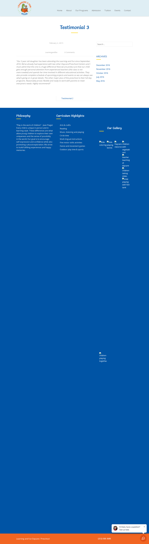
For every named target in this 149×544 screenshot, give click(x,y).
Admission (96, 10)
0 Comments (69, 52)
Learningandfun (51, 52)
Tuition (107, 10)
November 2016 (103, 69)
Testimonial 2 (67, 98)
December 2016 (103, 65)
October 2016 (102, 73)
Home (59, 10)
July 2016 (100, 77)
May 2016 (100, 81)
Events (117, 10)
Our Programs (81, 10)
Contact (127, 10)
